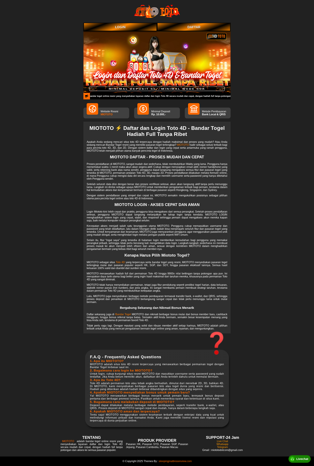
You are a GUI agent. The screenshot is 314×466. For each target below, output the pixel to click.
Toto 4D (120, 262)
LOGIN (120, 27)
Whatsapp (222, 444)
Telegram (222, 447)
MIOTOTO (107, 114)
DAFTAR (193, 27)
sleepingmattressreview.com (175, 461)
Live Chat (222, 441)
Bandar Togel (123, 314)
